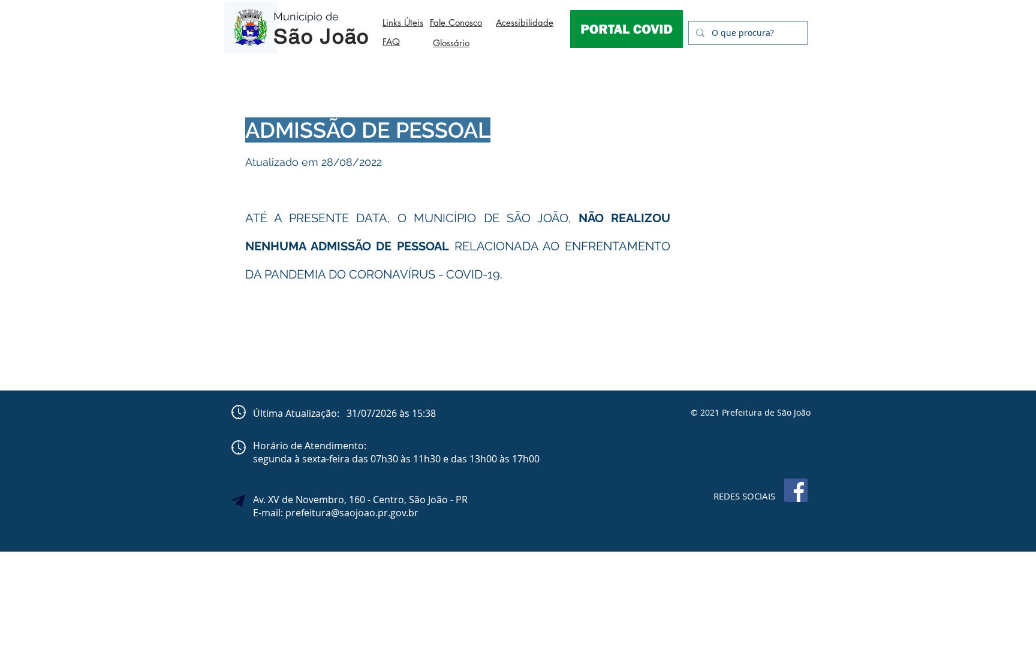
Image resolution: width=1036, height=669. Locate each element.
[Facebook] (796, 490)
